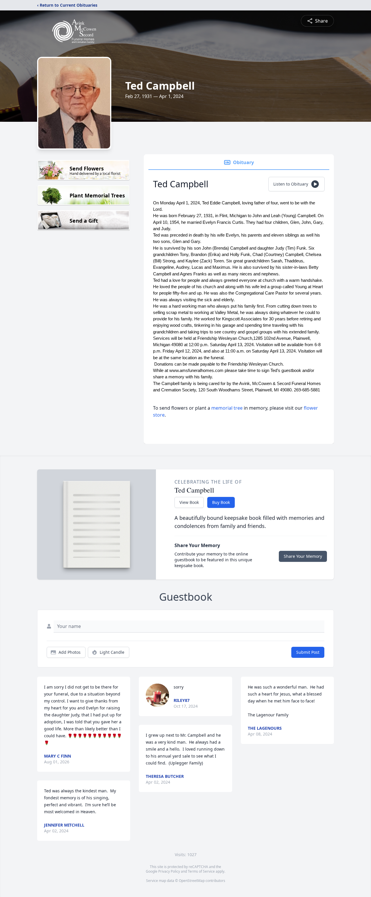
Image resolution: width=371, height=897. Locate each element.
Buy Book (221, 502)
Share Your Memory (303, 556)
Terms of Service (201, 871)
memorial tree (227, 408)
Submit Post (307, 652)
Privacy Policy (169, 871)
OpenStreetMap (192, 880)
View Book (189, 502)
